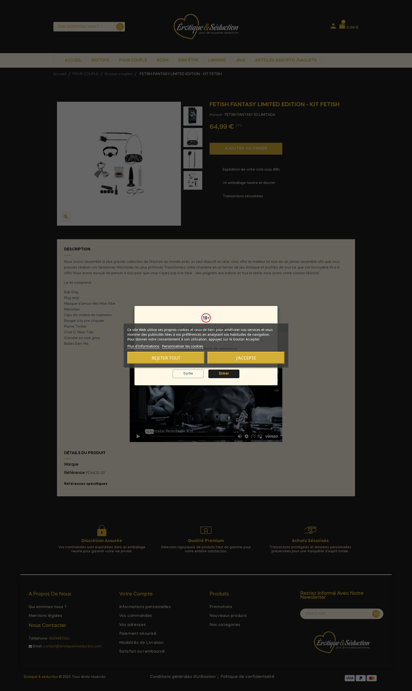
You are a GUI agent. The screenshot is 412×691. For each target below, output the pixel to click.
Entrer (224, 373)
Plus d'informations (143, 346)
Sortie (188, 373)
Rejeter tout (166, 358)
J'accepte (246, 358)
